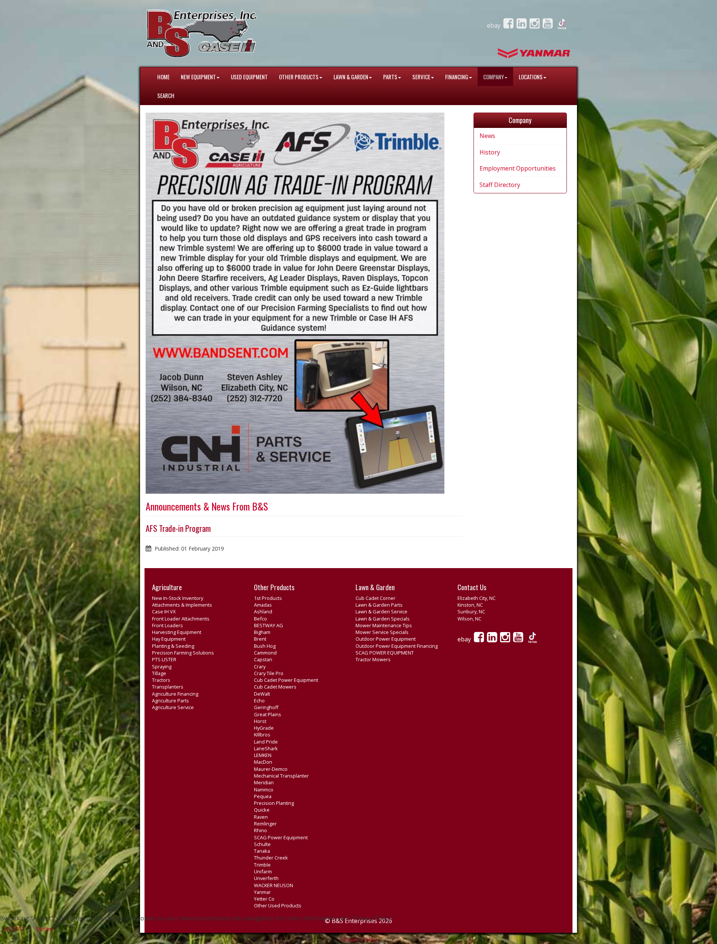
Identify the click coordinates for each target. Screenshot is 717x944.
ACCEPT (15, 928)
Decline (45, 928)
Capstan (263, 659)
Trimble (262, 864)
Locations (531, 77)
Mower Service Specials (382, 632)
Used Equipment (249, 77)
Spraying (161, 666)
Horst (260, 721)
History (489, 152)
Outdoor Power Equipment (386, 638)
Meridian (264, 782)
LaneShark (266, 748)
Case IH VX (164, 611)
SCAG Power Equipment (281, 837)
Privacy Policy (358, 939)
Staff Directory (499, 185)
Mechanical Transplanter (281, 775)
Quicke (262, 809)
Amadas (263, 604)
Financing (456, 77)
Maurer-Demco (271, 769)
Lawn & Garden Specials (383, 618)
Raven (261, 816)
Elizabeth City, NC (476, 598)
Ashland (263, 611)
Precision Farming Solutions (183, 652)
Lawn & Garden (350, 77)
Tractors (161, 680)
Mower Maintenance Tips (384, 625)
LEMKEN (262, 755)
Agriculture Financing (175, 693)
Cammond (265, 652)
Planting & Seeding (173, 646)
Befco (260, 618)
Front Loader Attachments (180, 618)
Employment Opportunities (517, 168)
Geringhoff (266, 707)
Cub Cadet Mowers (275, 686)
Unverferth (266, 878)
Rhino (260, 830)
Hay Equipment (169, 638)
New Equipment (198, 77)
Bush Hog (265, 646)
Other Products (299, 77)
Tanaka (262, 851)
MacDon (263, 761)
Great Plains (267, 714)
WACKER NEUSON (273, 885)
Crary (260, 666)
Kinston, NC (470, 604)
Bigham (262, 632)
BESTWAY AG (268, 625)
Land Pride (266, 741)
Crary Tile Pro (268, 673)
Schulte (262, 844)
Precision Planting (274, 803)
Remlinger (265, 823)
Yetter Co (264, 898)
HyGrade (264, 727)
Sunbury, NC (471, 611)
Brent (260, 638)
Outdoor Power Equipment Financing (397, 646)
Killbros (262, 734)
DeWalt (262, 693)
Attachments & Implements (182, 604)
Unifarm (263, 871)
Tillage (159, 673)
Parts (390, 77)
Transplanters (167, 686)
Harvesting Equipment (176, 632)
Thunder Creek (271, 857)
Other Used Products (277, 905)
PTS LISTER (164, 659)
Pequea (262, 796)
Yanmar (262, 892)
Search (165, 95)
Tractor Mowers (373, 659)
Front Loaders (167, 625)
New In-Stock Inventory (177, 598)
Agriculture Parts (170, 700)
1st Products (268, 598)
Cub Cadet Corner (375, 598)
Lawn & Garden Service (381, 611)
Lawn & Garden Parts (379, 604)
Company (493, 77)
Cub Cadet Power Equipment (286, 680)
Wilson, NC (469, 618)
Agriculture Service (173, 707)
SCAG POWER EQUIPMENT (385, 652)
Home (163, 77)
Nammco (263, 789)
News (487, 136)
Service (421, 77)
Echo (259, 700)
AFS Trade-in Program (178, 528)
